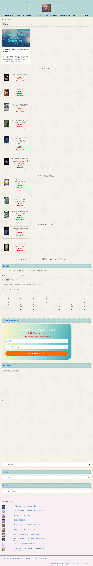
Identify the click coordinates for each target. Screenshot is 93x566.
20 (46, 307)
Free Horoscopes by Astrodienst (11, 370)
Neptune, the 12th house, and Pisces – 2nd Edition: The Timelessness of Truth (20, 199)
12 (34, 305)
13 (46, 305)
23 (84, 307)
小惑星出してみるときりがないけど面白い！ (26, 506)
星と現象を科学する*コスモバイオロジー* (70, 563)
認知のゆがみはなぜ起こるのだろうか (24, 529)
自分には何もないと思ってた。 (14, 275)
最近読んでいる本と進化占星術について (24, 543)
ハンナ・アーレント (10, 289)
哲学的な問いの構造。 (11, 280)
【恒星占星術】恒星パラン (21, 520)
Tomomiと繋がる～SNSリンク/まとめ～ (12, 558)
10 (8, 305)
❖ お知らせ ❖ (39, 15)
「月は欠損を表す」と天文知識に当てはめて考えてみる (29, 510)
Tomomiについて (8, 15)
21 (59, 307)
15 (72, 305)
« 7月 (3, 313)
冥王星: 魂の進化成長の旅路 (20, 74)
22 (72, 307)
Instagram (28, 558)
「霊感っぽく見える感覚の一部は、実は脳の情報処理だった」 (22, 284)
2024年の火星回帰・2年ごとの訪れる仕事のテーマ (28, 534)
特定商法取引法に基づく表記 (67, 15)
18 (21, 307)
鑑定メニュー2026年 (51, 15)
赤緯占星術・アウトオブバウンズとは (24, 515)
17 (8, 307)
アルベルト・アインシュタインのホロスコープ (26, 524)
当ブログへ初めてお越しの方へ (23, 15)
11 (21, 305)
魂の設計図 (20, 89)
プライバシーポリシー (83, 15)
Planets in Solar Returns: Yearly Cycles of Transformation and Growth (20, 181)
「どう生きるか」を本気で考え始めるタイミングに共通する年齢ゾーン (25, 270)
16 (84, 305)
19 (34, 307)
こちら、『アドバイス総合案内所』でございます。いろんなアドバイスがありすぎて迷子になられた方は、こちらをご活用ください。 (20, 140)
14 (59, 305)
